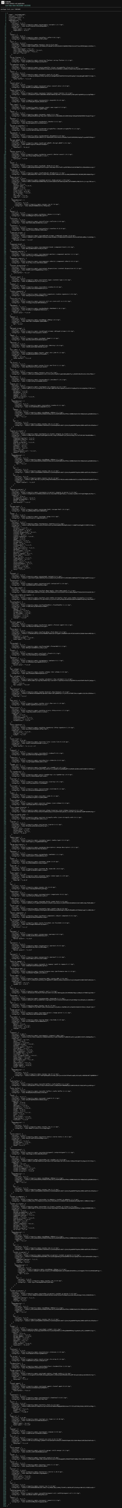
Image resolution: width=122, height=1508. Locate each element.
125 (3, 190)
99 (3, 153)
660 (3, 953)
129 (3, 195)
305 (3, 446)
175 (3, 261)
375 (3, 546)
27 (3, 50)
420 (3, 610)
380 (3, 553)
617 (3, 891)
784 (3, 1129)
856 (3, 1232)
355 (3, 518)
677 (3, 977)
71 (3, 113)
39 (3, 67)
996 (3, 1432)
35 (3, 61)
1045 (3, 1501)
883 (3, 1271)
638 (3, 921)
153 (3, 230)
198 (3, 294)
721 (3, 1040)
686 (3, 990)
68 (3, 108)
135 (3, 204)
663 (3, 957)
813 (3, 1171)
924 (3, 1329)
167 (3, 250)
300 (3, 439)
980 (3, 1409)
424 (3, 616)
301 (3, 441)
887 (3, 1276)
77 (3, 121)
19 (3, 39)
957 (3, 1376)
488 (3, 707)
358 (3, 522)
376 (3, 548)
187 (3, 278)
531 (3, 769)
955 (3, 1373)
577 (3, 834)
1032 (3, 1483)
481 (3, 697)
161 (3, 241)
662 (3, 955)
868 (3, 1249)
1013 (3, 1456)
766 (3, 1104)
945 (3, 1359)
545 (3, 789)
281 (3, 412)
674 (3, 973)
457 (3, 663)
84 (3, 131)
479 (3, 694)
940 (3, 1352)
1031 (3, 1482)
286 (3, 419)
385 (3, 560)
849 (3, 1222)
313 (3, 458)
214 (3, 317)
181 (3, 270)
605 (3, 874)
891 (3, 1282)
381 (3, 555)
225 (3, 332)
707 (3, 1020)
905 (3, 1302)
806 (3, 1161)
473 (3, 686)
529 (3, 766)
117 (3, 178)
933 (3, 1342)
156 (3, 234)
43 (3, 73)
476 (3, 690)
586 (3, 847)
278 (3, 408)
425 (3, 618)
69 (3, 110)
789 (3, 1136)
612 (3, 884)
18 (3, 37)
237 (3, 349)
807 (3, 1162)
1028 (3, 1477)
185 (3, 275)
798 (3, 1149)
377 (3, 549)
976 (3, 1403)
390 (3, 568)
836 (3, 1203)
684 (3, 987)
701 (3, 1011)
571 (3, 826)
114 (3, 174)
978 (3, 1406)
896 (3, 1289)
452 (3, 656)
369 (3, 538)
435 (3, 632)
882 (3, 1269)
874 (3, 1258)
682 (3, 984)
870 (3, 1252)
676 (3, 975)
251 (3, 369)
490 (3, 710)
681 (3, 983)
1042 (3, 1497)
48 (3, 80)
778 (3, 1121)
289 (3, 424)
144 (3, 217)
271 (3, 398)
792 (3, 1141)
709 (3, 1022)
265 (3, 389)
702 (3, 1012)
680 (3, 981)
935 (3, 1345)
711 (3, 1025)
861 (3, 1239)
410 (3, 596)
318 (3, 465)
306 (3, 448)
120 (3, 183)
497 (3, 720)
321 (3, 469)
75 (3, 118)
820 (3, 1181)
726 (3, 1047)
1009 (3, 1450)
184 (3, 274)
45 (3, 76)
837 (3, 1205)
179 (3, 267)
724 (3, 1044)
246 (3, 362)
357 (3, 521)
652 (3, 941)
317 (3, 464)
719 (3, 1037)
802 (3, 1155)
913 (3, 1313)
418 (3, 608)
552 (3, 799)
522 (3, 756)
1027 (3, 1476)
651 (3, 940)
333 (3, 486)
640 (3, 924)
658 (3, 950)
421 (3, 612)
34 (3, 60)
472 (3, 685)
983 (3, 1413)
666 (3, 961)
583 (3, 843)
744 (3, 1072)
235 (3, 347)
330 (3, 482)
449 (3, 652)
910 (3, 1309)
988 (3, 1420)
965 (3, 1387)
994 (3, 1429)
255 (3, 375)
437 (3, 635)
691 (3, 997)
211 (3, 312)
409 (3, 595)
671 (3, 968)
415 (3, 603)
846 (3, 1218)
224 (3, 331)
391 (3, 569)
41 (3, 70)
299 (3, 438)
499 (3, 723)
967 (3, 1390)
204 (3, 302)
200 (3, 297)
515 (3, 746)
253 (3, 372)
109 (3, 167)
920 (3, 1323)
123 (3, 187)
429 (3, 623)
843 (3, 1213)
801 (3, 1154)
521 (3, 754)
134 (3, 203)
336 (3, 491)
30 (3, 54)
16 (3, 34)
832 (3, 1198)
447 (3, 649)
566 (3, 819)
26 (3, 49)
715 (3, 1031)
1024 (3, 1472)
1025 (3, 1473)
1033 (3, 1484)
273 (3, 401)
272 (3, 399)
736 (3, 1061)
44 (3, 74)
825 (3, 1188)
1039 (3, 1493)
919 (3, 1322)
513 (3, 743)
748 (3, 1078)
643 (3, 928)
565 (3, 817)
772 (3, 1112)
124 (3, 188)
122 (3, 185)
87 (3, 136)
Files (10, 5)
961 (3, 1382)
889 (3, 1279)
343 (3, 501)
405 (3, 589)
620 (3, 896)
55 (3, 90)
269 (3, 395)
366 (3, 533)
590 (3, 853)
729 (3, 1051)
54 (3, 89)
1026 (3, 1474)
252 (3, 371)
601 (3, 868)
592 (3, 856)
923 (3, 1328)
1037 (3, 1490)
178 (3, 265)
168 (3, 251)
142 (3, 214)
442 (3, 642)
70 (3, 111)
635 (3, 917)
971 (3, 1396)
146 (3, 220)
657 (3, 948)
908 (3, 1306)
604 (3, 873)
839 (3, 1208)
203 (3, 301)
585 (3, 846)
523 (3, 757)
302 (3, 442)
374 (3, 545)
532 (3, 770)
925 (3, 1330)
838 (3, 1206)
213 (3, 315)
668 (3, 964)
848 (3, 1221)
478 (3, 693)
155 (3, 233)
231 (3, 341)
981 (3, 1410)
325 (3, 475)
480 (3, 696)
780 (3, 1124)
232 (3, 342)
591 (3, 854)
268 (3, 394)
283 (3, 415)
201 (3, 298)
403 (3, 586)
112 (3, 171)
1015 (3, 1459)
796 (3, 1146)
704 (3, 1015)
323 (3, 472)
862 (3, 1241)
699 (3, 1008)
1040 (3, 1494)
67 (3, 107)
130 (3, 197)
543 (3, 786)
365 (3, 532)
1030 (3, 1480)
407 (3, 592)
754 (3, 1087)
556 (3, 804)
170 (3, 254)
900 (3, 1295)
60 (3, 97)
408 (3, 593)
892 (3, 1283)
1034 (3, 1486)
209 (3, 310)
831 (3, 1196)
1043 (3, 1499)
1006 (3, 1446)
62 (3, 100)
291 (3, 426)
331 (3, 483)
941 (3, 1353)
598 (3, 864)
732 (3, 1055)
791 (3, 1139)
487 (3, 706)
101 (3, 156)
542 (3, 784)
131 (3, 198)
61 (3, 99)
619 (3, 894)
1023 (3, 1470)
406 (3, 590)
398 (3, 579)
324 (3, 473)
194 (3, 288)
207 (3, 307)
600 (3, 867)
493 (3, 714)
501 (3, 726)
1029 (3, 1479)
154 (3, 231)
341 (3, 498)
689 (3, 994)
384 (3, 559)
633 (3, 914)
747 (3, 1077)
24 (3, 46)
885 (3, 1273)
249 (3, 367)
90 (3, 140)
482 (3, 699)
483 (3, 700)
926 (3, 1332)
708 (3, 1021)
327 (3, 478)
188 (3, 280)
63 (3, 101)
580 (3, 838)
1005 (3, 1444)
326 (3, 476)
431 (3, 626)
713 (3, 1028)
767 (3, 1105)
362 (3, 528)
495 (3, 717)
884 (3, 1272)
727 (3, 1048)
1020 (3, 1466)
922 (3, 1326)
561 (3, 811)
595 (3, 860)
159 (3, 238)
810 (3, 1166)
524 (3, 759)
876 (3, 1261)
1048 (3, 1506)
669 (3, 965)
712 (3, 1027)
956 (3, 1375)
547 (3, 791)
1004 (3, 1443)
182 (3, 271)
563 (3, 814)
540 (3, 781)
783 (3, 1128)
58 (3, 94)
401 (3, 583)
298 (3, 436)
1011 (3, 1453)
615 (3, 888)
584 (3, 844)
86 (3, 134)
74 (3, 117)
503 (3, 729)
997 (3, 1433)
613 (3, 886)
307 (3, 449)
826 (3, 1189)
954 (3, 1372)
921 (3, 1325)
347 (3, 506)
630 (3, 910)
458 (3, 665)
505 (3, 732)
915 (3, 1316)
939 (3, 1350)
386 (3, 562)
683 (3, 985)
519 (3, 752)
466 (3, 676)
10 (3, 26)
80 (3, 126)
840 (3, 1209)
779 (3, 1122)
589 (3, 851)
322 (3, 471)
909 (3, 1308)
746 (3, 1075)
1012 (3, 1454)
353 (3, 515)
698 (3, 1007)
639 (3, 923)
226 (3, 334)
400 (3, 582)
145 (3, 218)
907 (3, 1305)
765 (3, 1102)
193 (3, 287)
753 (3, 1085)
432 (3, 627)
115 (3, 176)
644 (3, 930)
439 (3, 637)
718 (3, 1035)
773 (3, 1114)
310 (3, 454)
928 (3, 1335)
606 (3, 876)
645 (3, 931)
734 (3, 1058)
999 (3, 1436)
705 (3, 1017)
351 (3, 512)
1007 (3, 1447)
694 (3, 1001)
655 (3, 945)
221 (3, 327)
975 (3, 1402)
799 (3, 1151)
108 (3, 166)
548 (3, 793)
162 (3, 243)
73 (3, 116)
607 (3, 877)
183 (3, 272)
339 (3, 495)
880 (3, 1266)
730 (3, 1052)
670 (3, 967)
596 (3, 861)
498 (3, 722)
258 (3, 379)
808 (3, 1164)
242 (3, 357)
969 (3, 1393)
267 (3, 392)
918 (3, 1320)
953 (3, 1370)
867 (3, 1248)
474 (3, 687)
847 (3, 1219)
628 (3, 907)
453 (3, 657)
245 (3, 361)
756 (3, 1089)
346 (3, 505)
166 (3, 248)
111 (3, 170)
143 (3, 215)
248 (3, 365)
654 (3, 944)
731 (3, 1054)
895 (3, 1288)
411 (3, 598)
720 (3, 1038)
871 (3, 1253)
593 (3, 857)
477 (3, 692)
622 (3, 898)
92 (3, 143)
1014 (3, 1457)
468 (3, 679)
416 (3, 605)
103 (3, 158)
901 (3, 1296)
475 (3, 689)
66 (3, 106)
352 (3, 513)
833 (3, 1199)
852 (3, 1226)
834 (3, 1201)
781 (3, 1125)
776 (3, 1118)
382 (3, 556)
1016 (3, 1460)
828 (3, 1192)
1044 (3, 1500)
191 (3, 284)
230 (3, 339)
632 (3, 913)
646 (3, 933)
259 (3, 381)
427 (3, 620)
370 (3, 539)
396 (3, 576)
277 (3, 406)
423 (3, 615)
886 (3, 1275)
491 (3, 712)
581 (3, 840)
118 (3, 180)
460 (3, 667)
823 (3, 1185)
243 (3, 358)
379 (3, 552)
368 (3, 536)
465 (3, 675)
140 (3, 211)
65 (3, 104)
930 (3, 1338)
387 (3, 563)
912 (3, 1312)
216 (3, 320)
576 (3, 833)
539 (3, 780)
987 (3, 1419)
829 (3, 1194)
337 (3, 492)
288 (3, 422)
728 (3, 1050)
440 (3, 639)
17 (3, 36)
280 (3, 411)
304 (3, 445)
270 (3, 397)
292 (3, 428)
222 (3, 328)
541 (3, 783)
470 (3, 682)
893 (3, 1285)
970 (3, 1395)
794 (3, 1144)
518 (3, 750)
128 (3, 194)
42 (3, 71)
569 (3, 823)
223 (3, 329)
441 (3, 640)
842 (3, 1212)
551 (3, 797)
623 (3, 900)
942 (3, 1355)
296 (3, 434)
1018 (3, 1463)
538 (3, 779)
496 (3, 719)
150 (3, 225)
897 (3, 1290)
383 (3, 558)
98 (3, 151)
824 (3, 1186)
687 (3, 991)
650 (3, 938)
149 (3, 224)
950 (3, 1366)
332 (3, 485)
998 (3, 1434)
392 (3, 570)
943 (3, 1356)
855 (3, 1231)
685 (3, 988)
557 (3, 806)
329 (3, 481)
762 (3, 1098)
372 (3, 542)
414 (3, 602)
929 (3, 1336)
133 (3, 201)
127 (3, 193)
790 (3, 1138)
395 (3, 575)
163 (3, 244)
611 (3, 883)
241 (3, 355)
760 (3, 1095)
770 (3, 1109)
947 (3, 1362)
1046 (3, 1503)
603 (3, 871)
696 (3, 1004)
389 (3, 566)
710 (3, 1024)
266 (3, 391)
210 (3, 311)
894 (3, 1286)
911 (3, 1310)
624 (3, 901)
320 (3, 468)
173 (3, 258)
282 (3, 414)
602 (3, 870)
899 (3, 1293)
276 (3, 405)
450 (3, 653)
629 (3, 908)
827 (3, 1191)
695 (3, 1002)
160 (3, 240)
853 (3, 1228)
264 (3, 388)
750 (3, 1081)
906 (3, 1303)
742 (3, 1069)
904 (3, 1300)
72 (3, 114)
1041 (3, 1496)
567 (3, 820)
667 (3, 963)
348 (3, 508)
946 (3, 1360)
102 (3, 157)
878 (3, 1263)
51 (3, 84)
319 (3, 466)
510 (3, 739)
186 (3, 277)
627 (3, 906)
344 (3, 502)
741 (3, 1068)
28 (3, 51)
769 (3, 1108)
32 (3, 57)
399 (3, 580)
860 (3, 1238)
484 (3, 702)
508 (3, 736)
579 (3, 837)
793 (3, 1142)
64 (3, 103)
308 (3, 451)
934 (3, 1343)
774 (3, 1115)
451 (3, 655)
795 (3, 1145)
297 (3, 435)
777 (3, 1119)
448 (3, 650)
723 (3, 1042)
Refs (14, 5)
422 (3, 613)
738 (3, 1064)
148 (3, 223)
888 (3, 1278)
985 (3, 1416)
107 (3, 164)
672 (3, 970)
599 (3, 866)
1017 (3, 1462)
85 (3, 133)
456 (3, 662)
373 (3, 543)
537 (3, 777)
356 (3, 519)
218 (3, 322)
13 (3, 30)
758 (3, 1092)
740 (3, 1067)
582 (3, 841)
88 (3, 137)
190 (3, 282)
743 (3, 1071)
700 (3, 1010)
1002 (3, 1440)
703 (3, 1014)
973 (3, 1399)
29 (3, 53)
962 (3, 1383)
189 (3, 281)
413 (3, 600)
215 (3, 318)
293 (3, 429)
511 (3, 740)
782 (3, 1127)
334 (3, 488)
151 (3, 227)
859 (3, 1236)
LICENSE (27, 5)
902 (3, 1298)
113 (3, 173)
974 (3, 1400)
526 (3, 762)
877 (3, 1262)
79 (3, 124)
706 (3, 1018)
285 (3, 418)
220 (3, 325)
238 (3, 351)
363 (3, 529)
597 (3, 863)
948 (3, 1363)
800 (3, 1152)
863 (3, 1242)
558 (3, 807)
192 (3, 285)
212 (3, 314)
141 (3, 213)
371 (3, 541)
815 (3, 1174)
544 (3, 787)
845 (3, 1216)
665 (3, 960)
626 (3, 904)
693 (3, 1000)
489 (3, 709)
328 (3, 479)
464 (3, 673)
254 (3, 374)
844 (3, 1215)
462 (3, 670)
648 (3, 935)
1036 (3, 1489)
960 (3, 1380)
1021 (3, 1467)
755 (3, 1088)
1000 (3, 1437)
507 (3, 734)
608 (3, 878)
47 (3, 79)
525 (3, 760)
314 (3, 459)
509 (3, 737)
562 (3, 813)
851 (3, 1225)
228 (3, 337)
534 (3, 773)
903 (3, 1299)
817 (3, 1176)
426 (3, 619)
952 (3, 1369)
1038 (3, 1492)
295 (3, 432)
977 (3, 1405)
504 (3, 730)
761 (3, 1097)
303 (3, 444)
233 (3, 344)
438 (3, 636)
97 (3, 150)
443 (3, 643)
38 (3, 66)
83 (3, 130)
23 (3, 44)
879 (3, 1265)
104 (3, 160)
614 (3, 887)
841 (3, 1211)
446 (3, 647)
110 (3, 168)
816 (3, 1175)
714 (3, 1030)
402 (3, 585)
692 (3, 998)
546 (3, 790)
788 (3, 1135)
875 (3, 1259)
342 (3, 499)
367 (3, 535)
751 (3, 1082)
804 (3, 1158)
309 (3, 452)
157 (3, 235)
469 (3, 680)
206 (3, 305)
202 (3, 300)
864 (3, 1243)
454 (3, 659)
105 (3, 161)
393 (3, 572)
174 (3, 260)
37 (3, 64)
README (20, 5)
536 (3, 776)
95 (3, 147)
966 (3, 1389)
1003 (3, 1442)
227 (3, 335)
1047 (3, 1504)
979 (3, 1407)
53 (3, 87)
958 (3, 1377)
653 (3, 943)
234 (3, 345)
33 (3, 59)
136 (3, 205)
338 (3, 493)
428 (3, 622)
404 (3, 588)
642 (3, 927)
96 (3, 148)
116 (3, 177)
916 (3, 1318)
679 (3, 980)
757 (3, 1091)
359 (3, 523)
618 (3, 893)
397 (3, 578)
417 (3, 606)
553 (3, 800)
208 (3, 308)
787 (3, 1134)
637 (3, 920)
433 (3, 629)
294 (3, 431)
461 (3, 669)
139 (3, 210)
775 (3, 1117)
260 (3, 382)
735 (3, 1059)
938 (3, 1349)
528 (3, 764)
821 (3, 1182)
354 (3, 516)
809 (3, 1165)
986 (3, 1417)
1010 (3, 1452)
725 (3, 1045)
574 (3, 830)
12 (3, 29)
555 (3, 803)
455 (3, 660)
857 (3, 1233)
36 (3, 63)
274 (3, 402)
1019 (3, 1464)
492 (3, 713)
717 (3, 1034)
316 (3, 462)
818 (3, 1178)
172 (3, 257)
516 (3, 747)
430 (3, 625)
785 (3, 1131)
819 (3, 1179)
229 (3, 338)
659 (3, 951)
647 (3, 934)
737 (3, 1062)
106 (3, 163)
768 (3, 1107)
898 (3, 1292)
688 (3, 992)
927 (3, 1333)
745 (3, 1074)
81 (3, 127)
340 (3, 496)
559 (3, 809)
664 (3, 958)
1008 (3, 1449)
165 (3, 247)
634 (3, 915)
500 (3, 724)
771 (3, 1111)
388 (3, 565)
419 (3, 609)
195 (3, 290)
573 (3, 829)
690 (3, 995)
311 (3, 455)
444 (3, 645)
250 (3, 368)
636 (3, 918)
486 (3, 704)
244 (3, 359)
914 (3, 1315)
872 (3, 1255)
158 (3, 237)
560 (3, 810)
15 (3, 33)
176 (3, 262)
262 (3, 385)
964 (3, 1386)
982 (3, 1412)
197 (3, 292)
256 (3, 377)
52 (3, 86)
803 (3, 1156)
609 (3, 880)
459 (3, 666)
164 (3, 245)
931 (3, 1339)
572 (3, 827)
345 (3, 503)
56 (3, 91)
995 (3, 1430)
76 (3, 120)
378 (3, 550)
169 (3, 253)
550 (3, 796)
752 (3, 1084)
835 (3, 1202)
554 (3, 801)
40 (3, 69)
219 (3, 324)
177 (3, 264)
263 (3, 387)
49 (3, 81)
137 (3, 207)
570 (3, 824)
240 (3, 354)
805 (3, 1159)
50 (3, 83)
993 (3, 1427)
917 (3, 1319)
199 (3, 295)
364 (3, 531)
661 (3, 954)
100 (3, 154)
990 (3, 1423)
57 (3, 93)
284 (3, 416)
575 (3, 831)
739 (3, 1065)
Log (6, 5)
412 (3, 599)
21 (3, 41)
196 (3, 291)
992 (3, 1426)
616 (3, 890)
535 (3, 774)
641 (3, 925)
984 (3, 1415)
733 (3, 1057)
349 (3, 509)
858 (3, 1235)
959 (3, 1379)
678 (3, 978)
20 (3, 40)
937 (3, 1348)
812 (3, 1169)
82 (3, 128)
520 (3, 753)
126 (3, 191)
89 (3, 138)
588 (3, 850)
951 (3, 1367)
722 (3, 1041)
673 (3, 971)
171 (3, 255)
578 (3, 836)
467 (3, 677)
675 (3, 974)
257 (3, 378)
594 (3, 858)
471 (3, 683)
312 (3, 456)
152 (3, 228)
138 (3, 208)
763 (3, 1099)
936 (3, 1346)
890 (3, 1280)
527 (3, 763)
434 (3, 630)
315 (3, 461)
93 (3, 144)
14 (3, 32)
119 (3, 181)
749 (3, 1079)
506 (3, 733)
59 (3, 96)
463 (3, 672)
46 (3, 77)
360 (3, 525)
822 (3, 1184)
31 (3, 56)
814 (3, 1172)
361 (3, 526)
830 (3, 1195)
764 (3, 1101)
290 (3, 425)
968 (3, 1392)
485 (3, 703)
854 (3, 1229)
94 (3, 146)
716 (3, 1032)
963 (3, 1385)
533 (3, 771)
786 (3, 1132)
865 (3, 1245)
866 (3, 1246)
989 (3, 1422)
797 (3, 1148)
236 (3, 348)
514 (3, 744)
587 (3, 848)
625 (3, 903)
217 (3, 321)
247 (3, 364)
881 (3, 1268)
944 (3, 1357)
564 (3, 816)
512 (3, 742)
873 (3, 1256)
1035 (3, 1487)
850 (3, 1223)
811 (3, 1168)
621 (3, 897)
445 (3, 646)
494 (3, 716)
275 (3, 404)
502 (3, 727)
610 (3, 881)
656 (3, 947)
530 (3, 767)
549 (3, 794)
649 (3, 937)
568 (3, 821)
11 (3, 27)
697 (3, 1005)
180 (3, 268)
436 (3, 633)
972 (3, 1397)
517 (3, 749)
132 (3, 200)
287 (3, 421)
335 (3, 489)
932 (3, 1340)
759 (3, 1094)
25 (3, 47)
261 (3, 384)
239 (3, 352)
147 (3, 221)
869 (3, 1251)
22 (3, 43)
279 (3, 409)
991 (3, 1424)
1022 (3, 1469)
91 (3, 141)
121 (3, 184)
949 (3, 1365)
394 (3, 573)
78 (3, 123)
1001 (3, 1439)
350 (3, 511)
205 (3, 304)
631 (3, 911)
